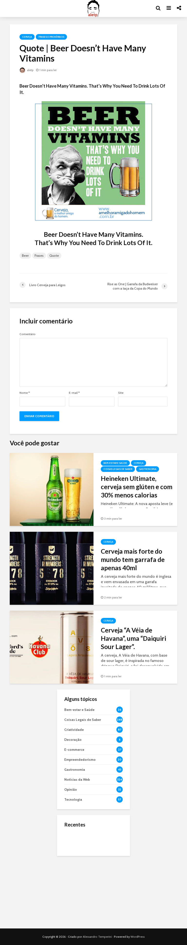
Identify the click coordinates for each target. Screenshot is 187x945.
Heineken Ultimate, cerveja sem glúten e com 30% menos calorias (136, 487)
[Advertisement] (93, 892)
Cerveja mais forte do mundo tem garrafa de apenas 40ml (133, 559)
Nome (24, 392)
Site (120, 392)
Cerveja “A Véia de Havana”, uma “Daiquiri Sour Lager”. (133, 638)
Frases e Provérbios (51, 36)
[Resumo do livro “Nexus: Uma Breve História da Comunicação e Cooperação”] (74, 859)
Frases (39, 255)
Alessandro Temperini (97, 936)
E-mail (74, 392)
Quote (54, 255)
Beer (25, 255)
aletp (30, 70)
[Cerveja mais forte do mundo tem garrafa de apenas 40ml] (52, 568)
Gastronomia (147, 469)
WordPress (138, 936)
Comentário (27, 334)
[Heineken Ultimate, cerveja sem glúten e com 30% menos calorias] (52, 489)
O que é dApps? (99, 835)
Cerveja (27, 36)
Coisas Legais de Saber (117, 469)
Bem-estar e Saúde (115, 463)
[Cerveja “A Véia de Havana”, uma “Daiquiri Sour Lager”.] (52, 646)
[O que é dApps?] (74, 840)
